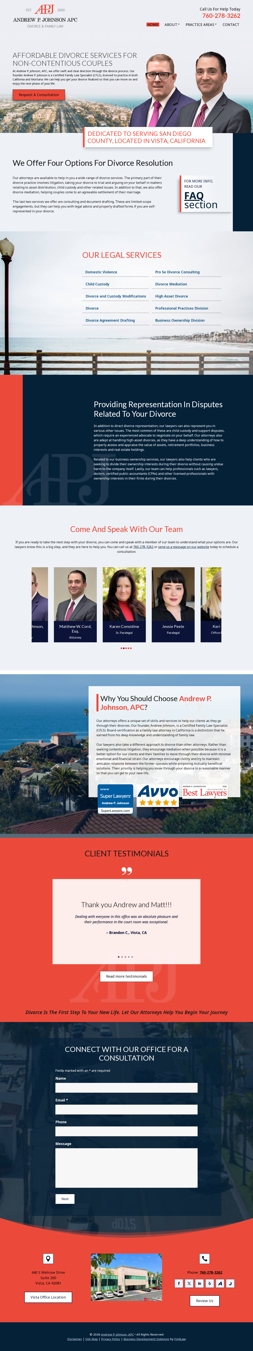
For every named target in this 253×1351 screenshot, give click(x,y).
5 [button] (131, 648)
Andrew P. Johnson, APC (117, 1334)
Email (61, 1100)
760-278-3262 (221, 15)
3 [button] (126, 648)
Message (63, 1143)
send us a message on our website (183, 547)
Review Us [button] (204, 1300)
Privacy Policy (110, 1339)
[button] (249, 1322)
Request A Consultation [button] (39, 94)
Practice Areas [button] (200, 25)
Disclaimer (74, 1339)
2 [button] (124, 648)
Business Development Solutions (146, 1339)
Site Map (91, 1339)
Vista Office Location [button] (48, 1297)
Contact (231, 25)
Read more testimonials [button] (126, 976)
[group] (51, 606)
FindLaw (180, 1339)
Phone (61, 1121)
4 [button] (128, 648)
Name (60, 1078)
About (171, 25)
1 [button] (121, 648)
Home (152, 25)
